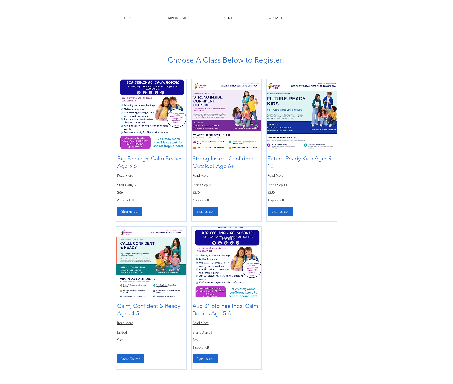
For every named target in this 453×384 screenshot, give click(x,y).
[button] (325, 18)
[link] (151, 162)
